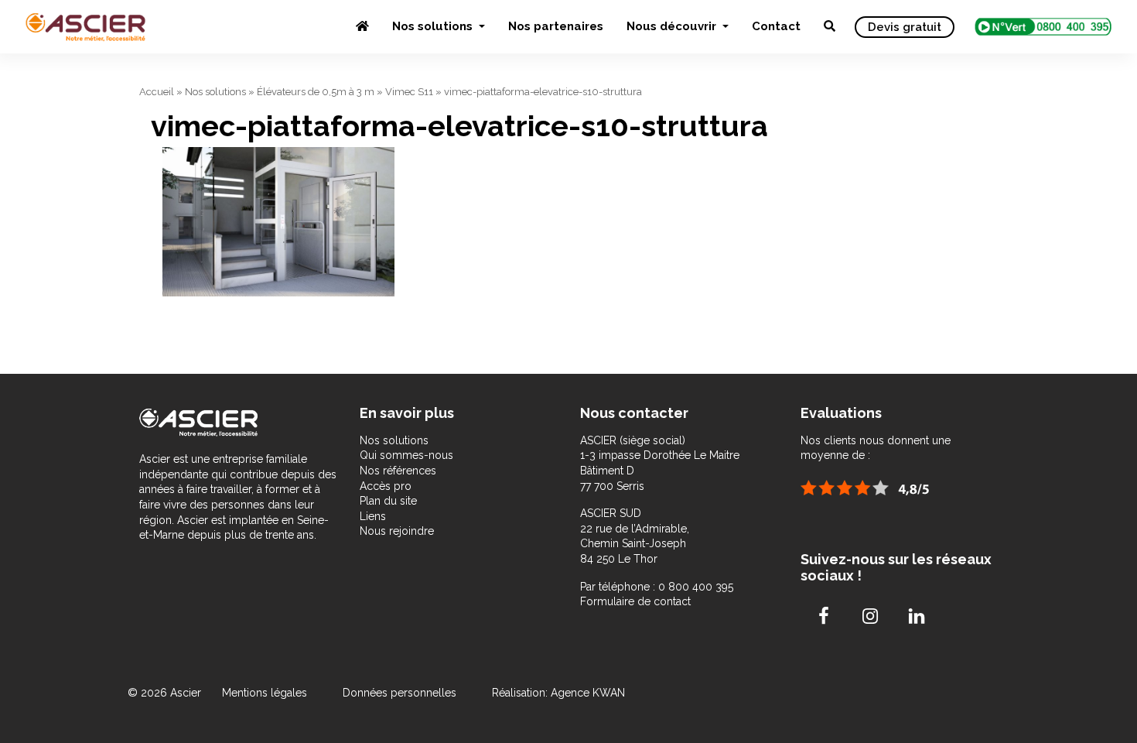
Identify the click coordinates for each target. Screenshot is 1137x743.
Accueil (156, 92)
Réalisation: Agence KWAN (558, 693)
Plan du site (388, 501)
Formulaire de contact (635, 601)
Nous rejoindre (397, 531)
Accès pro (385, 486)
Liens (373, 516)
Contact (776, 26)
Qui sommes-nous (406, 455)
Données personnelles (399, 693)
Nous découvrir (673, 26)
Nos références (398, 470)
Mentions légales (266, 693)
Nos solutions (434, 26)
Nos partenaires (555, 26)
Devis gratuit (904, 27)
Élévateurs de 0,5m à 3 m (315, 92)
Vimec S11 (409, 92)
